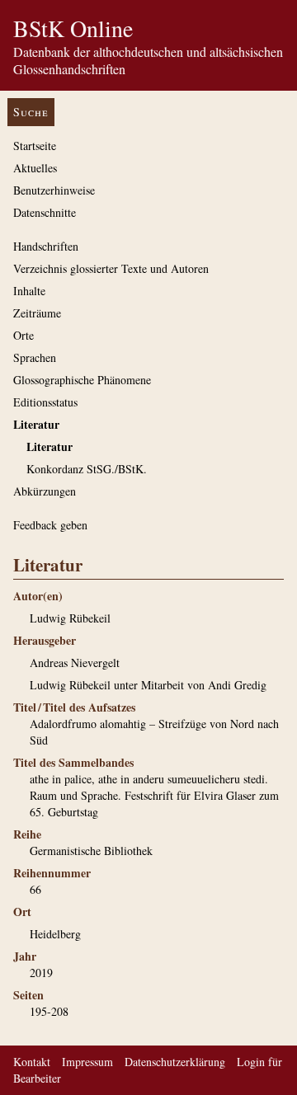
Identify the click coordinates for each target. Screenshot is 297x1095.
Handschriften (45, 246)
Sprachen (34, 357)
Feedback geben (50, 525)
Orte (23, 335)
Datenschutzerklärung (175, 1061)
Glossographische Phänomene (82, 380)
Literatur (36, 424)
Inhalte (29, 290)
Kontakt (31, 1061)
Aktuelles (35, 168)
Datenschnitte (44, 212)
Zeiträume (37, 313)
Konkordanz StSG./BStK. (86, 469)
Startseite (34, 145)
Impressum (87, 1061)
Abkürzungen (44, 491)
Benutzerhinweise (54, 190)
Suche (31, 112)
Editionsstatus (45, 402)
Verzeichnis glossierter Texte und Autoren (111, 268)
